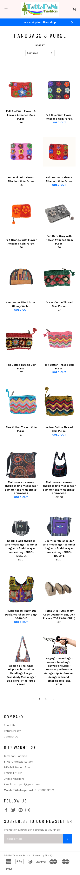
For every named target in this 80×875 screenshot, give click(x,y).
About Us (9, 725)
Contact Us (11, 736)
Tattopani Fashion (22, 855)
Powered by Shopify (42, 855)
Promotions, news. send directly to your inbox (32, 829)
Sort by (40, 45)
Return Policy (12, 731)
